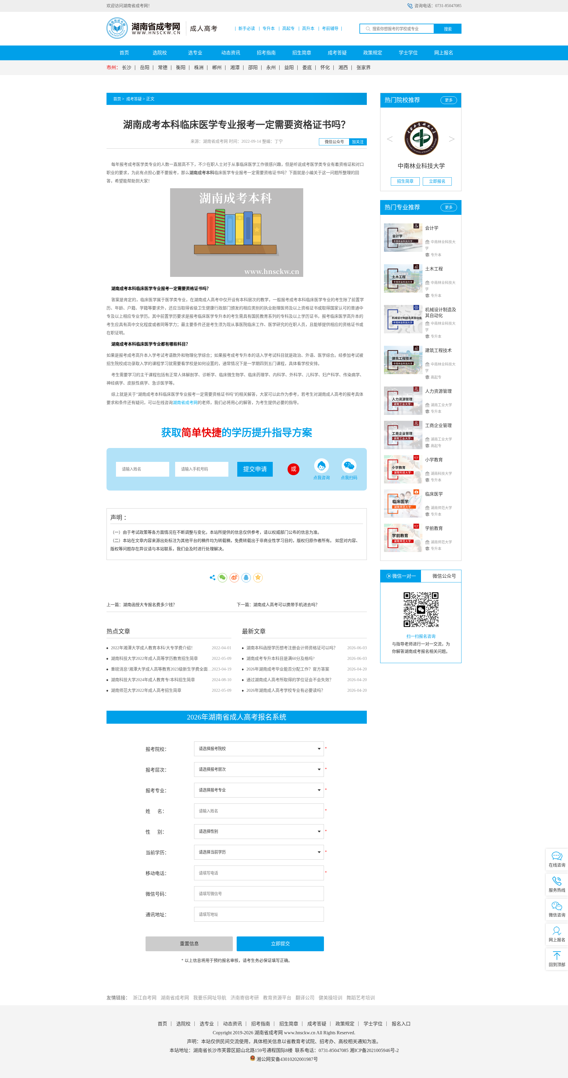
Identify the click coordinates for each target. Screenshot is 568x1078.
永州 (271, 67)
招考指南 (266, 52)
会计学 (431, 228)
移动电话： (157, 873)
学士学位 (408, 52)
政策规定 (372, 52)
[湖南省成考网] (161, 37)
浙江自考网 (144, 997)
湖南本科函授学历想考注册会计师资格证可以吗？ (292, 648)
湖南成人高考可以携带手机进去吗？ (286, 605)
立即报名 (437, 181)
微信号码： (157, 894)
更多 (449, 100)
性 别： (156, 832)
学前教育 (434, 528)
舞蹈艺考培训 (360, 997)
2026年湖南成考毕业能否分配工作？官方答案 (287, 669)
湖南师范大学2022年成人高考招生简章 (146, 690)
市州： (113, 67)
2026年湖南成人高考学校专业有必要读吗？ (285, 690)
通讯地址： (157, 914)
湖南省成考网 (175, 997)
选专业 (195, 52)
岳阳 (144, 67)
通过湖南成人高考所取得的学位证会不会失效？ (289, 680)
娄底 (307, 67)
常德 (162, 67)
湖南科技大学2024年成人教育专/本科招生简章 (153, 680)
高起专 (288, 29)
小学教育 (434, 459)
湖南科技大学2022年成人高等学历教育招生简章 (154, 658)
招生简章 (301, 52)
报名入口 (401, 1024)
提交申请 (255, 469)
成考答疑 (337, 52)
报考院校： (157, 749)
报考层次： (157, 769)
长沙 (126, 67)
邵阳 (253, 67)
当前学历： (157, 852)
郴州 (217, 67)
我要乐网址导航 (209, 997)
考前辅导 (330, 29)
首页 (124, 52)
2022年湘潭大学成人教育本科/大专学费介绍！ (153, 648)
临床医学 (434, 494)
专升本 (268, 29)
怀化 (325, 67)
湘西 (343, 67)
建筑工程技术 (438, 350)
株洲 (199, 67)
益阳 (289, 67)
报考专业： (157, 790)
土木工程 (434, 269)
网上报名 (443, 52)
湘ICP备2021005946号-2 (374, 1050)
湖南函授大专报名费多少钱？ (150, 605)
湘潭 (235, 67)
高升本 (308, 29)
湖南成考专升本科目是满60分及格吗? (280, 658)
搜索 (448, 29)
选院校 (160, 52)
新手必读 (246, 29)
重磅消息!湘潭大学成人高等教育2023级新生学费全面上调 (163, 669)
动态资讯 (230, 52)
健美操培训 (330, 997)
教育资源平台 (277, 997)
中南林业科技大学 (421, 166)
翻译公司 (305, 997)
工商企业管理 (438, 425)
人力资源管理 (438, 391)
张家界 (363, 67)
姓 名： (156, 811)
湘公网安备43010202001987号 (286, 1059)
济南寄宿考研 (244, 997)
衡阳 (180, 67)
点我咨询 (321, 477)
